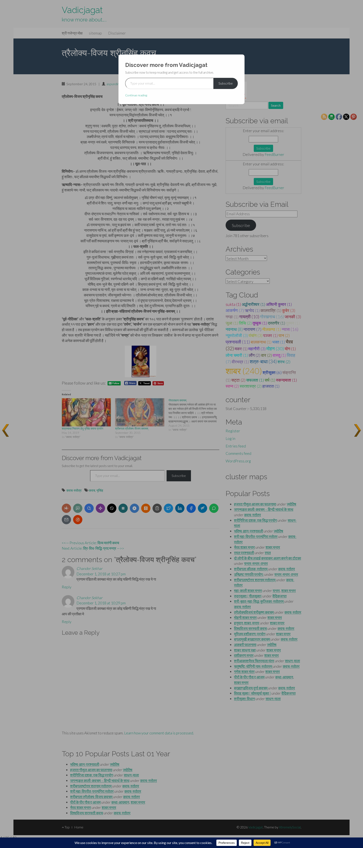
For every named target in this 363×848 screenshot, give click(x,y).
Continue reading (136, 95)
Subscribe (225, 83)
